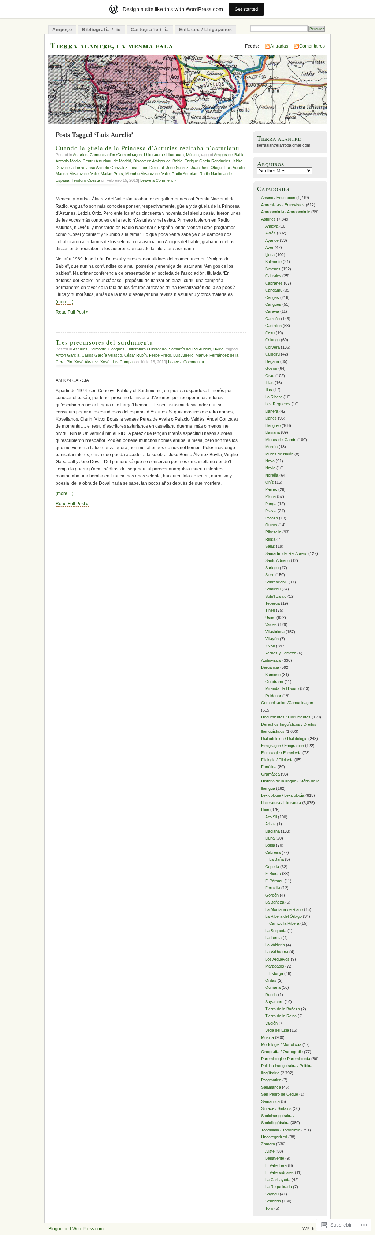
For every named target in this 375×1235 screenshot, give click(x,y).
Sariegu (272, 568)
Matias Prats (112, 174)
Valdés (271, 624)
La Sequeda (275, 930)
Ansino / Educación (278, 197)
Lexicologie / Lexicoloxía (282, 795)
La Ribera (273, 397)
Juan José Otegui (206, 167)
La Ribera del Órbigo (283, 916)
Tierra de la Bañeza (282, 1009)
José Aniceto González (106, 167)
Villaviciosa (275, 632)
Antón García (67, 355)
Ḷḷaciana (272, 831)
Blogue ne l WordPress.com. (76, 1228)
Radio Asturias (184, 174)
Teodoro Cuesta (85, 180)
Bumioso (273, 674)
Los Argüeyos (277, 959)
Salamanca (271, 1087)
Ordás (270, 980)
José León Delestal (147, 167)
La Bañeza (274, 902)
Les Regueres (277, 404)
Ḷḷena (270, 254)
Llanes (271, 418)
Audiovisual (271, 660)
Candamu (273, 290)
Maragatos (274, 966)
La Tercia (273, 937)
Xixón (270, 646)
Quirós (271, 525)
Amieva (271, 226)
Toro (269, 1208)
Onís (269, 482)
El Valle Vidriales (279, 1172)
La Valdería (275, 945)
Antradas (279, 46)
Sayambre (274, 1001)
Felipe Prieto (160, 355)
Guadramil (274, 681)
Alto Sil (271, 817)
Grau (269, 375)
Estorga (276, 973)
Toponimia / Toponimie (280, 1130)
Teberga (272, 603)
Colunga (272, 340)
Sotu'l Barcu (275, 596)
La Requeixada (278, 1187)
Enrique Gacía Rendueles (207, 161)
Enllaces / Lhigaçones (205, 29)
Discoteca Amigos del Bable (157, 161)
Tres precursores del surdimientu (104, 342)
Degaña (272, 361)
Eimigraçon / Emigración (282, 745)
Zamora (268, 1144)
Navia (270, 468)
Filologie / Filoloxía (277, 760)
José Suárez (177, 167)
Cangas (272, 297)
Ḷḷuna (270, 838)
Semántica (270, 1101)
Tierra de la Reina (281, 1016)
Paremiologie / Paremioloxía (285, 1058)
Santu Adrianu (277, 560)
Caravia (272, 311)
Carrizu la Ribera (284, 923)
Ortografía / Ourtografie (282, 1052)
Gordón (272, 895)
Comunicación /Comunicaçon (116, 155)
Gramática (270, 774)
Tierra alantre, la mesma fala (111, 45)
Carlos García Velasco (102, 355)
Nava (270, 461)
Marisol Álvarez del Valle (77, 174)
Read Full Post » (72, 312)
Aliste (270, 1151)
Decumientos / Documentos (286, 717)
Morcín (271, 446)
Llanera (271, 411)
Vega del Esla (277, 1030)
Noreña (271, 475)
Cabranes (274, 283)
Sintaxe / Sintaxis (276, 1108)
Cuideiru (272, 354)
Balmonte (98, 349)
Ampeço (62, 29)
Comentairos (312, 46)
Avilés (270, 233)
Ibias (269, 382)
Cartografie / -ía (150, 29)
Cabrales (273, 276)
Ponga (270, 504)
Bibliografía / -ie (101, 29)
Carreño (272, 318)
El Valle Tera (276, 1165)
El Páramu (274, 881)
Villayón (272, 639)
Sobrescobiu (276, 582)
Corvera (272, 347)
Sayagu (272, 1194)
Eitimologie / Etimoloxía (281, 753)
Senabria (273, 1201)
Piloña (270, 496)
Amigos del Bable (229, 155)
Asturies (80, 155)
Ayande (272, 240)
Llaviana (272, 432)
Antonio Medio (68, 161)
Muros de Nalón (279, 454)
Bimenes (273, 269)
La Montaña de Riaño (284, 909)
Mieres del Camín (280, 440)
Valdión (271, 1023)
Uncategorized (274, 1137)
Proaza (271, 518)
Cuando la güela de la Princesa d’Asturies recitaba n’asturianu (148, 148)
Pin (69, 362)
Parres (271, 489)
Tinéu (270, 610)
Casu (270, 333)
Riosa (270, 539)
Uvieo (218, 349)
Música (192, 155)
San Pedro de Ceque (279, 1094)
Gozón (271, 368)
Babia (270, 845)
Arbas (270, 824)
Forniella (272, 888)
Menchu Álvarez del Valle (147, 174)
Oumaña (273, 987)
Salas (270, 546)
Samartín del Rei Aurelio (190, 349)
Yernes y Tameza (280, 653)
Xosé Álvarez (86, 362)
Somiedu (273, 589)
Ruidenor (273, 696)
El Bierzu (273, 873)
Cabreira (273, 852)
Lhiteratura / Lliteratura (164, 155)
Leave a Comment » (158, 180)
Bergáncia (270, 667)
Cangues (116, 349)
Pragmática (271, 1080)
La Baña (276, 859)
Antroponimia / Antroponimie (285, 212)
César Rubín (135, 355)
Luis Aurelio (234, 167)
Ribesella (273, 532)
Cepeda (272, 866)
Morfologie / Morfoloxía (281, 1044)
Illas (268, 389)
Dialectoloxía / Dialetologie (284, 738)
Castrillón (273, 325)
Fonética (268, 767)
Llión (265, 809)
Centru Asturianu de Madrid (107, 161)
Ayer (269, 247)
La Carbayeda (277, 1180)
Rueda (271, 994)
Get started (246, 9)
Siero (269, 575)
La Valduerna (276, 952)
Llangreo (273, 425)
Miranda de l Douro (282, 688)
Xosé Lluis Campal (116, 362)
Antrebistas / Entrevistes (283, 205)
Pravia (270, 510)
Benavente (274, 1158)
